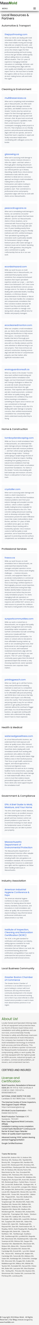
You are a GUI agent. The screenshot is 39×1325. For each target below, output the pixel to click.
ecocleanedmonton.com (18, 325)
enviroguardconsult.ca (17, 369)
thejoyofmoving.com (16, 34)
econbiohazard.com (16, 266)
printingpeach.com (15, 679)
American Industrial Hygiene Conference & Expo (17, 892)
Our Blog (13, 1319)
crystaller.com (12, 489)
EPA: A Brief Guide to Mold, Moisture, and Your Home (18, 806)
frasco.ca (10, 557)
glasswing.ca (12, 154)
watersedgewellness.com (19, 736)
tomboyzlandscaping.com (19, 437)
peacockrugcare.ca (15, 208)
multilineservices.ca (15, 98)
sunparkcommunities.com (19, 618)
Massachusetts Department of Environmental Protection (18, 844)
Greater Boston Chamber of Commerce (19, 978)
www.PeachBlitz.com (7, 1322)
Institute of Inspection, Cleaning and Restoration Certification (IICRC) (19, 932)
